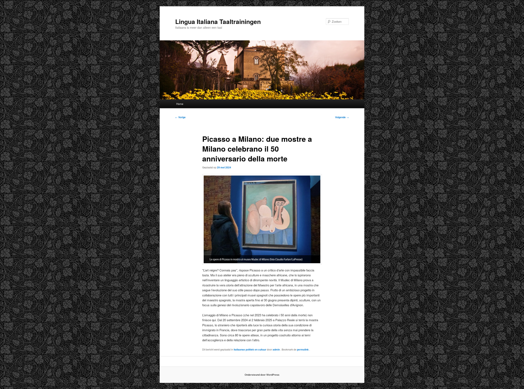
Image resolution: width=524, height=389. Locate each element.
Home (179, 104)
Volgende (342, 117)
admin (276, 349)
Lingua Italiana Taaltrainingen (218, 21)
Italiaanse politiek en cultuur (250, 349)
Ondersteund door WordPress (262, 375)
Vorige (180, 117)
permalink (303, 349)
